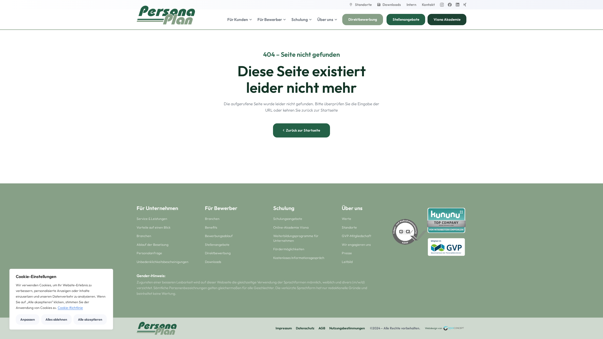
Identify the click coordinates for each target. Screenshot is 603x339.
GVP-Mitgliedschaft (356, 236)
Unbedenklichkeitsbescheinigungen (162, 262)
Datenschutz (305, 328)
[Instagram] (442, 5)
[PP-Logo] (166, 15)
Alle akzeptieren (90, 319)
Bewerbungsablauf (219, 236)
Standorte (349, 227)
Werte (346, 219)
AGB (321, 328)
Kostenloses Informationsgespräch (298, 258)
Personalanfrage (149, 253)
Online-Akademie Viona (291, 227)
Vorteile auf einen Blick (154, 227)
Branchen (144, 236)
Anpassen (27, 319)
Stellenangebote (217, 244)
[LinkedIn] (457, 5)
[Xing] (464, 5)
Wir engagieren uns (356, 244)
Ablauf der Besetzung (152, 244)
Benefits (211, 227)
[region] (61, 299)
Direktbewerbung (218, 253)
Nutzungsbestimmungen (347, 328)
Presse (347, 253)
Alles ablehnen (56, 319)
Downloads (213, 262)
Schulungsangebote (287, 219)
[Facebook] (450, 5)
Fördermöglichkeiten (288, 249)
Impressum (284, 328)
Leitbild (347, 262)
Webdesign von (434, 328)
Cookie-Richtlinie (70, 308)
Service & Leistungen (152, 219)
